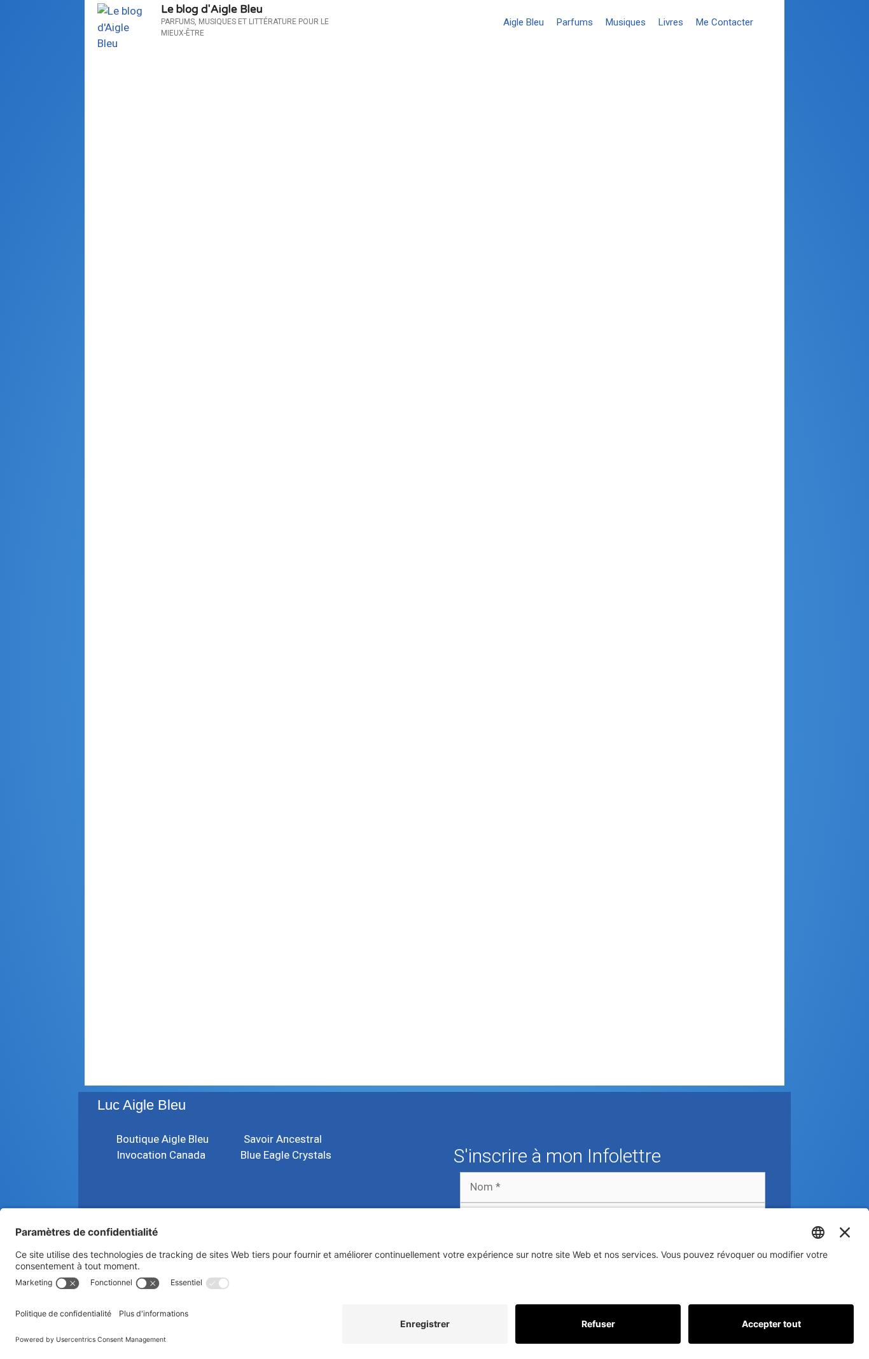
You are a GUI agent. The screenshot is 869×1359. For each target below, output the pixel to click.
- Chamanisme (154, 591)
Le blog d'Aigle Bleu (212, 9)
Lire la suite (137, 558)
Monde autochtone (494, 806)
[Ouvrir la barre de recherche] (772, 22)
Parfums (575, 22)
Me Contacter (724, 22)
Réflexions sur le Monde (390, 591)
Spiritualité (465, 591)
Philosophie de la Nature (284, 591)
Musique (186, 783)
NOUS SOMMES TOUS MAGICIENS (255, 132)
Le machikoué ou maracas (216, 642)
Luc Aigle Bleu (141, 1105)
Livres (670, 22)
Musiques (626, 22)
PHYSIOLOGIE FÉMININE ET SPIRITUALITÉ (559, 653)
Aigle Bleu (523, 22)
